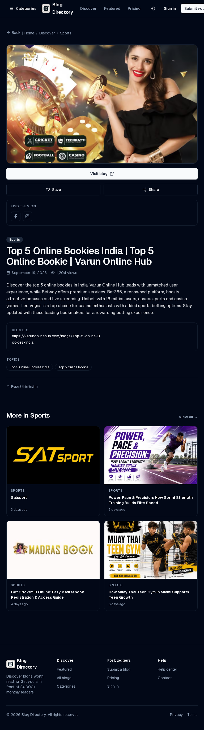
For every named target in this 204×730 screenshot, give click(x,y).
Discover (88, 8)
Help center (167, 669)
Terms (192, 714)
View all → (188, 417)
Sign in (170, 8)
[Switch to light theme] (153, 8)
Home (29, 33)
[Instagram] (27, 216)
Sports (65, 33)
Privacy (176, 714)
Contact (165, 677)
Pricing (134, 8)
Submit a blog (118, 669)
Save (56, 189)
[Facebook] (15, 216)
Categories (66, 686)
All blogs (64, 677)
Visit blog (99, 173)
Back (16, 32)
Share (154, 189)
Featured (112, 8)
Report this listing (24, 386)
